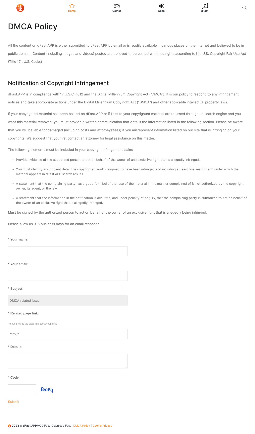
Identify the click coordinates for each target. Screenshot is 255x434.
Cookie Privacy (102, 425)
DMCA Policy (81, 425)
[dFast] (28, 8)
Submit (13, 402)
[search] (245, 8)
